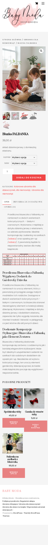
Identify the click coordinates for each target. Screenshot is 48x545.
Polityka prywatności (10, 501)
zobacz (12, 238)
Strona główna (11, 40)
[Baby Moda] (23, 27)
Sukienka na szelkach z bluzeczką (13, 459)
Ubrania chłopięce (10, 504)
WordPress (17, 513)
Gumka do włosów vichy (34, 413)
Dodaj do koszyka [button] (35, 426)
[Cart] (36, 3)
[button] (41, 50)
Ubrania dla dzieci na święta (14, 507)
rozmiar (6, 157)
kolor (7, 163)
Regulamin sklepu (27, 501)
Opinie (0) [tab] (10, 207)
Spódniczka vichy (12, 412)
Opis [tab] (6, 202)
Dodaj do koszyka (28, 177)
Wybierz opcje (14, 423)
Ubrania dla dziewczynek (29, 504)
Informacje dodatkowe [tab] (27, 202)
